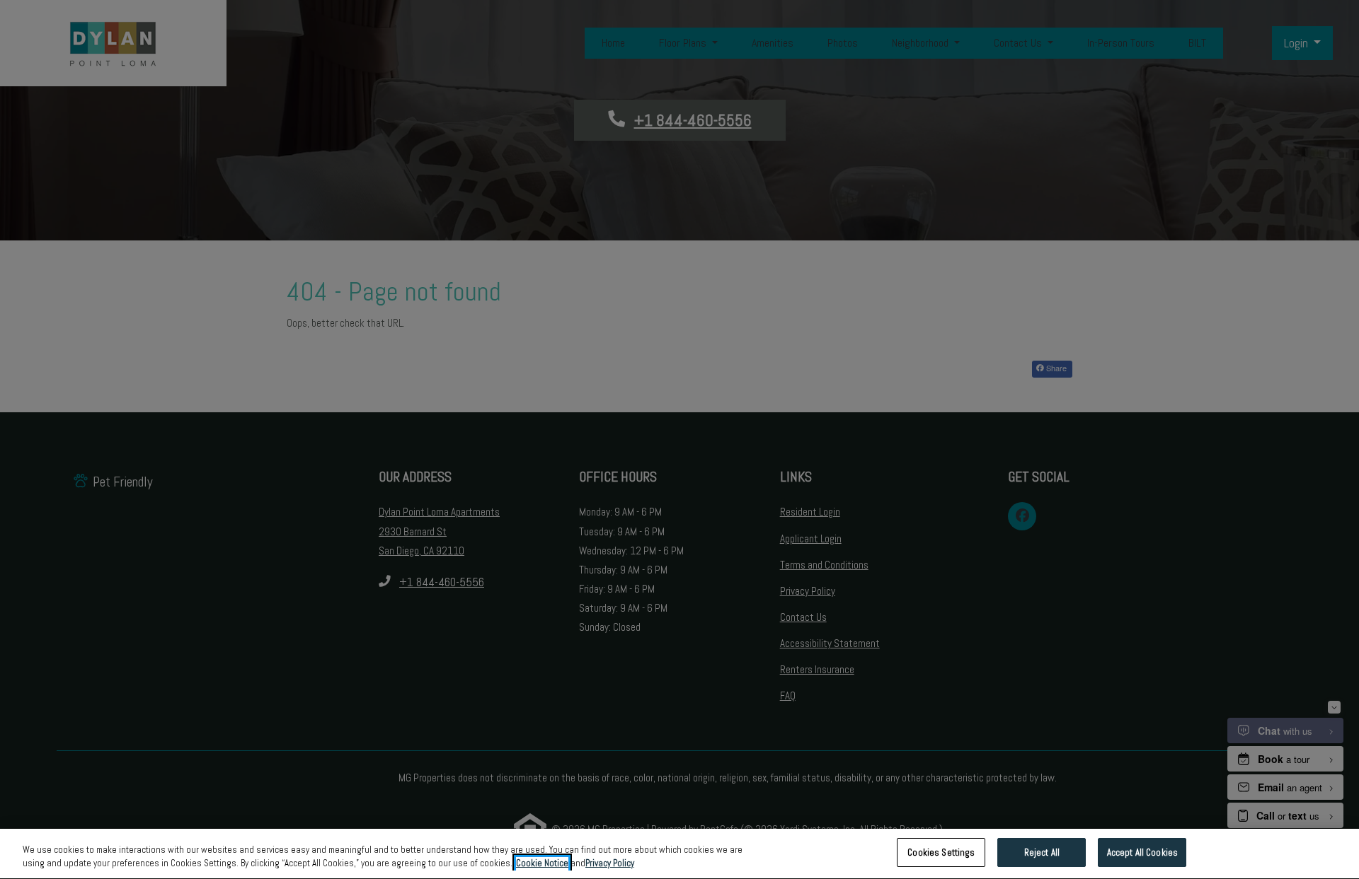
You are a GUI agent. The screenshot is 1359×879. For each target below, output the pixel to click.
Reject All (1042, 852)
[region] (679, 854)
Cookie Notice (542, 864)
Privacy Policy (609, 864)
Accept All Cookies (1142, 852)
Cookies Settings (941, 852)
